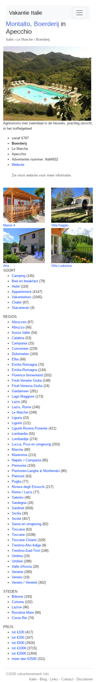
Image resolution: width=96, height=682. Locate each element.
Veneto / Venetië (24, 582)
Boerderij (43, 39)
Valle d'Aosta (22, 567)
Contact (67, 679)
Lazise (17, 607)
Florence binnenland (27, 375)
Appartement (21, 292)
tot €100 (18, 632)
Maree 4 (9, 225)
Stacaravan (20, 308)
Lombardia (20, 434)
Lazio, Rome (21, 407)
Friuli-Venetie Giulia (27, 380)
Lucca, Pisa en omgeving (31, 444)
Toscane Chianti (24, 540)
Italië (9, 39)
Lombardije (20, 439)
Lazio (16, 402)
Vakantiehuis (21, 297)
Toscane (18, 535)
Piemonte (19, 466)
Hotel (16, 286)
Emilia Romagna (24, 365)
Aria (6, 266)
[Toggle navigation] (79, 12)
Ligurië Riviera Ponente (29, 428)
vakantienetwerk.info (33, 674)
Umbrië (17, 561)
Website (18, 165)
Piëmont (18, 476)
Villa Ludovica (61, 266)
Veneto (17, 577)
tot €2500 (19, 653)
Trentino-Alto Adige (26, 545)
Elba (15, 359)
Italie (33, 679)
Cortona (18, 602)
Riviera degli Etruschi (28, 487)
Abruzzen (19, 322)
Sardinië (18, 508)
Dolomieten (20, 354)
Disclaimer (85, 679)
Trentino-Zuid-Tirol (26, 551)
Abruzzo (18, 327)
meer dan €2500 (24, 659)
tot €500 (18, 643)
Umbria (17, 556)
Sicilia (16, 513)
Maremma (19, 455)
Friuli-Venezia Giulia (27, 386)
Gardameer (20, 391)
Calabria (18, 338)
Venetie (17, 572)
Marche (17, 450)
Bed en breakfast (25, 281)
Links (54, 679)
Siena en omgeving (26, 524)
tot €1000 (19, 648)
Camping (18, 276)
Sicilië (16, 519)
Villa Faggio (60, 225)
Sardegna (19, 503)
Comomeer (20, 349)
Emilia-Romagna (24, 370)
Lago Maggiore (23, 396)
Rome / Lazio (22, 492)
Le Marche (25, 39)
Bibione (17, 597)
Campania (19, 343)
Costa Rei (19, 618)
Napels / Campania (26, 460)
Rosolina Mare (23, 612)
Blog (43, 679)
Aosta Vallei (21, 333)
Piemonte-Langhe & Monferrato (36, 471)
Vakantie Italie (25, 13)
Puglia (16, 481)
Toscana (18, 529)
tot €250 (18, 637)
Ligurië (17, 423)
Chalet (17, 302)
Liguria (17, 418)
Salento (17, 497)
